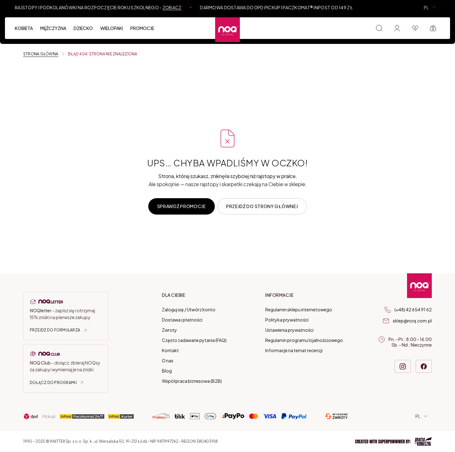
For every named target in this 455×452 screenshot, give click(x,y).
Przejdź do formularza (55, 330)
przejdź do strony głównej (262, 206)
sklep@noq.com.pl (412, 320)
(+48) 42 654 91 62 (413, 309)
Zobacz (172, 7)
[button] (393, 441)
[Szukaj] (379, 28)
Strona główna (40, 54)
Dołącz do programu (53, 382)
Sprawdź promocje (181, 206)
